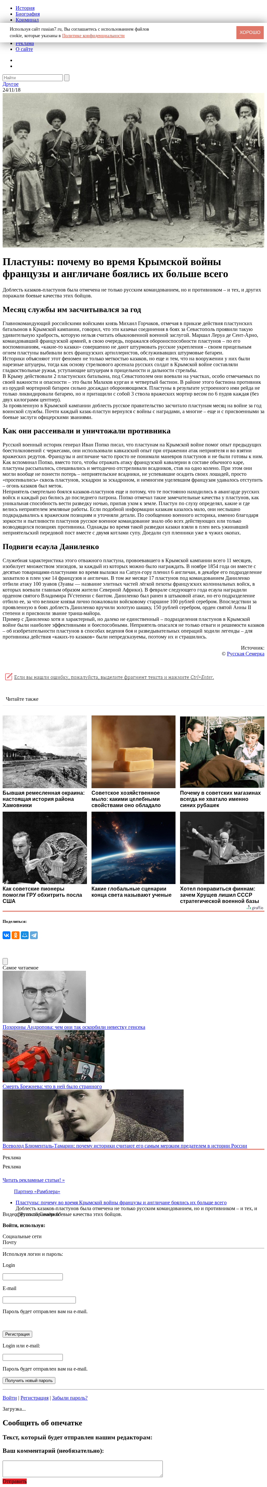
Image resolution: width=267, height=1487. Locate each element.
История (25, 8)
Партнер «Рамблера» (37, 1191)
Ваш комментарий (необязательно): (53, 1450)
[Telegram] (34, 935)
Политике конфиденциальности (93, 35)
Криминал (27, 20)
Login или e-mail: (21, 1345)
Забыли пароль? (70, 1398)
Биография (28, 14)
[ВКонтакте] (6, 935)
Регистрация (35, 1398)
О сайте (24, 49)
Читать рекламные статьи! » (34, 1180)
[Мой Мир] (25, 935)
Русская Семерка (245, 653)
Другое (11, 84)
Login (9, 1265)
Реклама (25, 43)
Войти (10, 1398)
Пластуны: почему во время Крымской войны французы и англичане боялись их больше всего (121, 1202)
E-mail (9, 1288)
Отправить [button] (15, 1481)
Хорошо (250, 32)
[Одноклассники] (16, 935)
